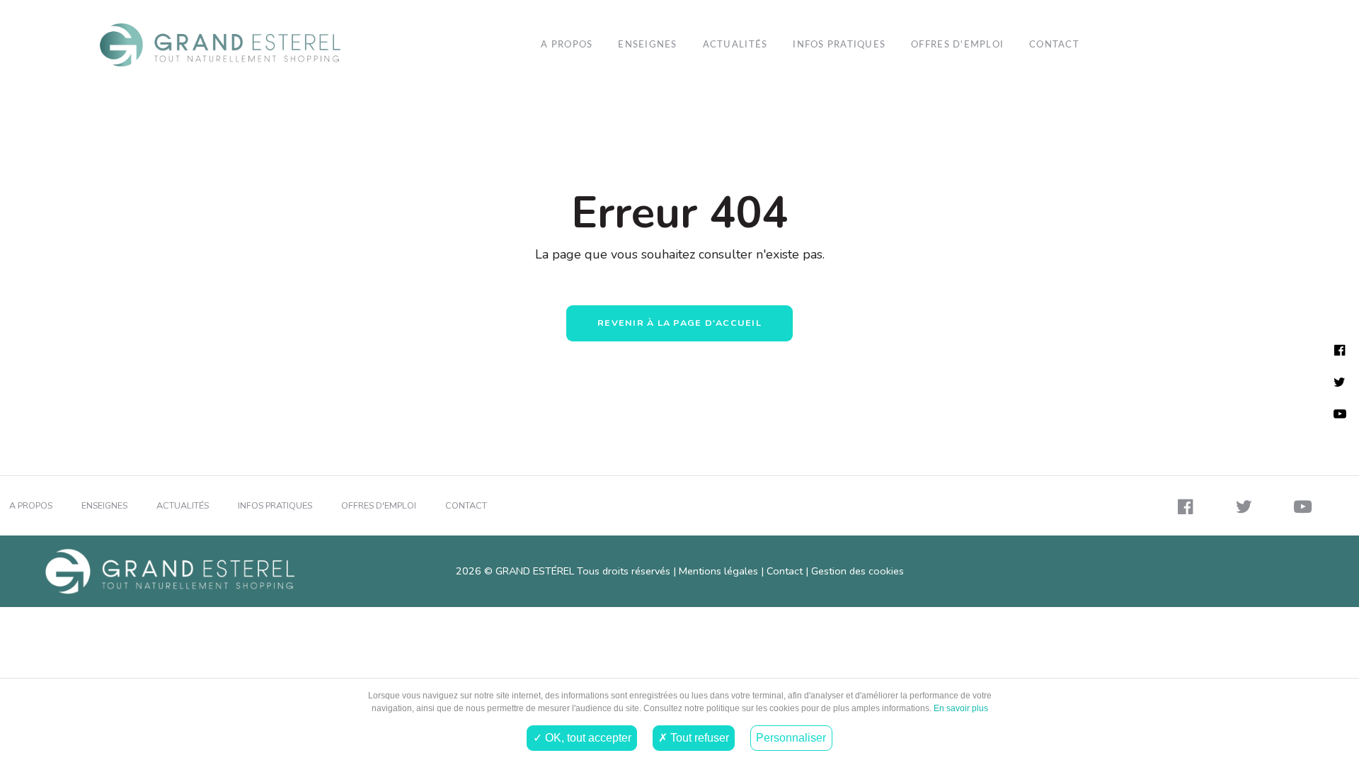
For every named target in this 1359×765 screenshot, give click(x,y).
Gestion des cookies (857, 571)
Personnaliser (791, 737)
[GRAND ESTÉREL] (220, 44)
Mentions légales (718, 571)
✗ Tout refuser (693, 737)
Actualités (735, 44)
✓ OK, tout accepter (582, 737)
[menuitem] (301, 44)
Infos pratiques (839, 44)
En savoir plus (959, 708)
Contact (1054, 44)
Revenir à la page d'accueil (679, 323)
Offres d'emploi (957, 44)
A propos (566, 44)
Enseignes (647, 44)
